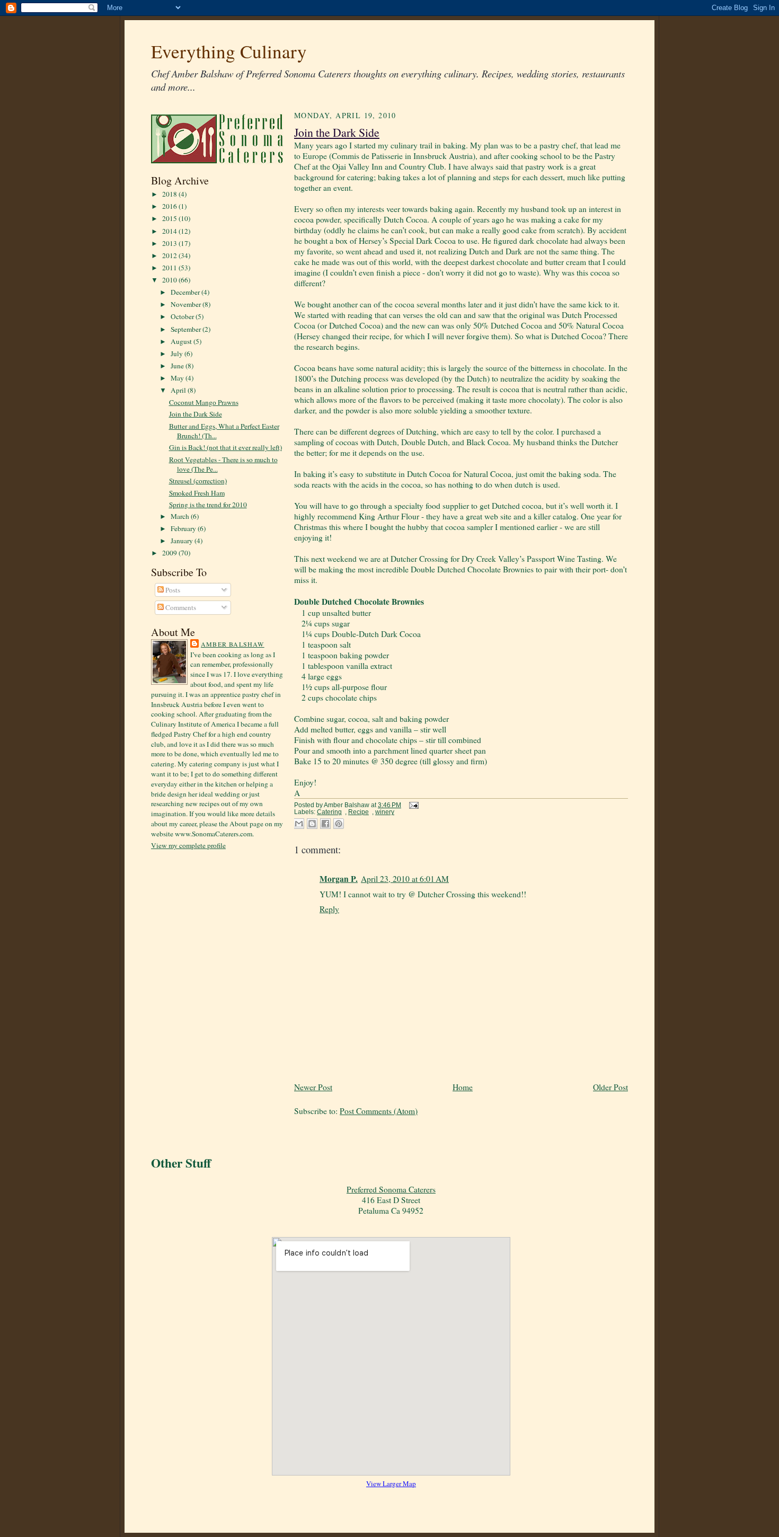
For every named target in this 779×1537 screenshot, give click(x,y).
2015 (170, 218)
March (181, 516)
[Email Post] (412, 805)
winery (384, 812)
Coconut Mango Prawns (203, 402)
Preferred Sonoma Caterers (391, 1189)
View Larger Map (391, 1483)
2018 (170, 194)
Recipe (358, 812)
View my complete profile (188, 845)
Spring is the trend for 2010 (208, 504)
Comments (180, 607)
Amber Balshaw (232, 644)
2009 (170, 553)
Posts (172, 590)
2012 (170, 255)
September (186, 329)
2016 (170, 206)
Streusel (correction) (198, 480)
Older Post (610, 1087)
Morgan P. (339, 879)
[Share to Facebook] (325, 823)
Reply (329, 909)
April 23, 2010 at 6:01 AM (405, 878)
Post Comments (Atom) (379, 1111)
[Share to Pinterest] (338, 823)
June (178, 365)
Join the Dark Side (195, 414)
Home (463, 1087)
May (178, 378)
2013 (170, 243)
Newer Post (313, 1087)
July (177, 353)
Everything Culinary (229, 51)
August (182, 341)
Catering (329, 812)
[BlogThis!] (312, 823)
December (186, 292)
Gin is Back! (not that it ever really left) (225, 447)
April (179, 390)
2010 (170, 280)
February (184, 528)
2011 (170, 267)
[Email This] (299, 823)
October (183, 316)
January (182, 540)
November (186, 304)
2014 (170, 231)
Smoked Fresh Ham (197, 493)
